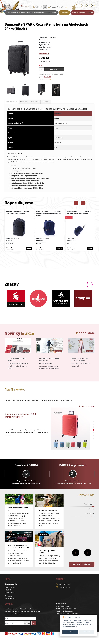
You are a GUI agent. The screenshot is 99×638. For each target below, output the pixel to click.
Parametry (23, 102)
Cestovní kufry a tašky (44, 2)
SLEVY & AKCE (64, 12)
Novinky (91, 509)
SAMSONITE (47, 77)
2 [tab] (79, 332)
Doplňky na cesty (51, 12)
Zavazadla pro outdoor (38, 12)
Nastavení (87, 632)
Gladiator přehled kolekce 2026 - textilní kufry (56, 400)
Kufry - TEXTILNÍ (75, 2)
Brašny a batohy (25, 12)
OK (34, 623)
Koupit (55, 69)
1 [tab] (77, 333)
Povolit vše (70, 632)
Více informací (44, 54)
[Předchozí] (87, 552)
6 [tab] (93, 435)
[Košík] (92, 5)
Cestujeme (90, 12)
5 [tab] (85, 332)
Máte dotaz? (35, 102)
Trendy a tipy (81, 12)
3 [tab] (81, 332)
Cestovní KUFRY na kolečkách (60, 2)
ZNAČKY (74, 12)
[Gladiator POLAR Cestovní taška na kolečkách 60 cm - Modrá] (80, 230)
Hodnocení (46, 102)
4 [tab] (83, 332)
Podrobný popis (11, 102)
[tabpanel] (18, 355)
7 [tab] (93, 438)
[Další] (75, 552)
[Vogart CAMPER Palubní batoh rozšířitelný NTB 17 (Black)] (19, 230)
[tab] (11, 102)
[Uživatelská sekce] (87, 5)
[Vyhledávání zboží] (82, 5)
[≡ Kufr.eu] (50, 7)
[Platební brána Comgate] (11, 633)
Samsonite (58, 113)
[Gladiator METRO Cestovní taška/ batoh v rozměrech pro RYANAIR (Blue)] (49, 230)
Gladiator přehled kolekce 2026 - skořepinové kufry (22, 400)
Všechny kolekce (86, 406)
